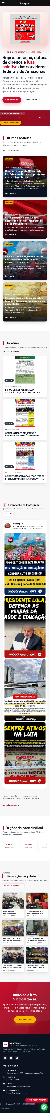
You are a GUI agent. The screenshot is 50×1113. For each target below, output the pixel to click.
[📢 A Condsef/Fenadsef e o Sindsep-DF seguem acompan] (25, 690)
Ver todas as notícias (11, 150)
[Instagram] (5, 1058)
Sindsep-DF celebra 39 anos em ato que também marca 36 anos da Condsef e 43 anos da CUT (24, 259)
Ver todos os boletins (11, 351)
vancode (11, 1108)
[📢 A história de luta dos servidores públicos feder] (25, 564)
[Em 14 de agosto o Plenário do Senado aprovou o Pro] (25, 627)
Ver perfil (8, 514)
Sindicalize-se (11, 100)
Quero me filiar (25, 1019)
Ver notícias (31, 100)
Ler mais (10, 193)
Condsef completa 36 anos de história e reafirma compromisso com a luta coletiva (25, 174)
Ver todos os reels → (11, 805)
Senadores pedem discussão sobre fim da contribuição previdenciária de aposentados (25, 301)
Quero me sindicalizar (10, 123)
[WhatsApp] (11, 1058)
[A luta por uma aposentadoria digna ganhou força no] (25, 753)
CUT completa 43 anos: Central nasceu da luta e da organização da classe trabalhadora (24, 220)
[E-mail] (17, 1058)
